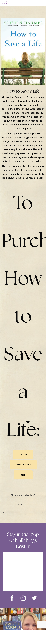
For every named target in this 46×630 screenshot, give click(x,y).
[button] (42, 3)
